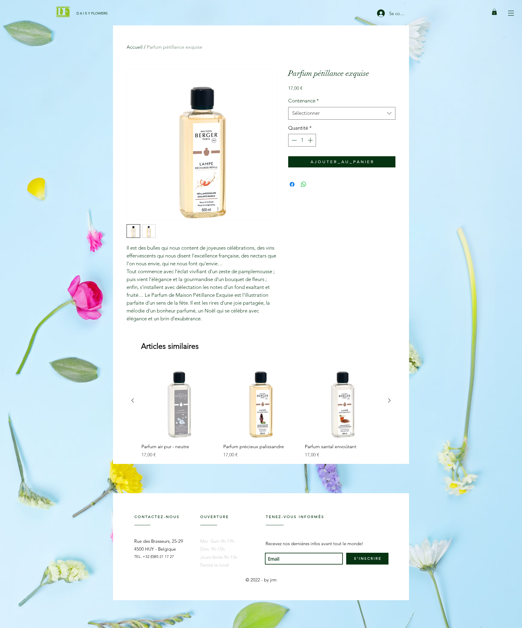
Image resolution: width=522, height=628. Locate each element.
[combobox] (341, 113)
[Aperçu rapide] (179, 401)
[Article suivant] (389, 400)
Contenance (303, 101)
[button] (511, 13)
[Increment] (310, 140)
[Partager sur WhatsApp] (303, 184)
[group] (261, 410)
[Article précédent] (132, 400)
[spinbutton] (302, 140)
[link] (494, 12)
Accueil (135, 47)
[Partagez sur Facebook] (292, 184)
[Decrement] (293, 140)
